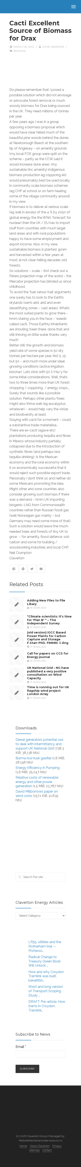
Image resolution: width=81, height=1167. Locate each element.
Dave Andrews (53, 46)
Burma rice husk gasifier (34, 758)
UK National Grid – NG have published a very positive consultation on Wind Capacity (48, 673)
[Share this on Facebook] (14, 569)
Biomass (20, 50)
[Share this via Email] (41, 569)
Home (23, 1145)
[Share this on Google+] (23, 569)
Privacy (56, 1145)
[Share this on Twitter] (32, 569)
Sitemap (34, 1150)
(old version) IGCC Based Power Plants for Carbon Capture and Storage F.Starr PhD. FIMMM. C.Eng (47, 637)
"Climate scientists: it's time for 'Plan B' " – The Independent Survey (49, 620)
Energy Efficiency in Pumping (38, 768)
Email (21, 1047)
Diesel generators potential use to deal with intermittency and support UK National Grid (39, 744)
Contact (47, 1150)
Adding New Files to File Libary (46, 602)
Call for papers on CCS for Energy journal (47, 655)
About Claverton (40, 1145)
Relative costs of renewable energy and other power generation (37, 782)
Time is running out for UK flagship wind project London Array (48, 690)
